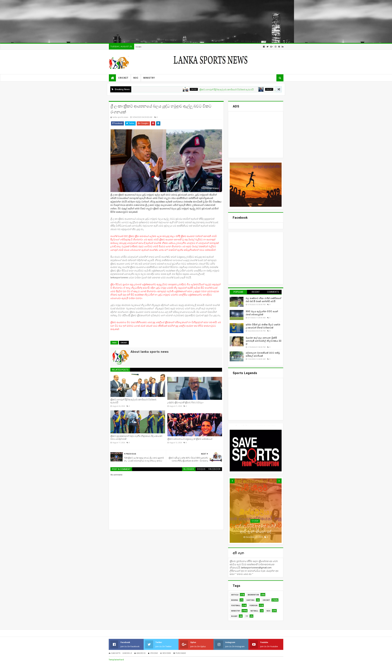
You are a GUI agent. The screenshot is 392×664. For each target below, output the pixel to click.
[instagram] (275, 47)
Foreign (253, 605)
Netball (254, 611)
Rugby (234, 616)
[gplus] (271, 47)
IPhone (154, 653)
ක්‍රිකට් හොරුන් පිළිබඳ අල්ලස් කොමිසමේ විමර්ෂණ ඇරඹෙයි (197, 89)
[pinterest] (279, 47)
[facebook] (263, 47)
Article (234, 595)
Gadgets (116, 653)
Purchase (180, 653)
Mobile (128, 653)
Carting (250, 600)
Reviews (166, 653)
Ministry (149, 78)
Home (139, 47)
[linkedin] (282, 47)
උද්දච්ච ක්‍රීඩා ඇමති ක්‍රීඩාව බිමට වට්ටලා (263, 89)
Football (235, 605)
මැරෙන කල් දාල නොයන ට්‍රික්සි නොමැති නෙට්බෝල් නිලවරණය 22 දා (263, 341)
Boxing (234, 600)
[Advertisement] (92, 21)
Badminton (253, 595)
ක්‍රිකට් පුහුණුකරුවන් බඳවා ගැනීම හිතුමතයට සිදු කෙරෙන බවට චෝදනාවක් (136, 437)
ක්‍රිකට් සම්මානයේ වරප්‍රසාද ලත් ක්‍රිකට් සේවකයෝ (189, 439)
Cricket (123, 78)
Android (141, 653)
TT (247, 616)
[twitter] (267, 47)
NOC (135, 78)
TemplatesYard (116, 659)
